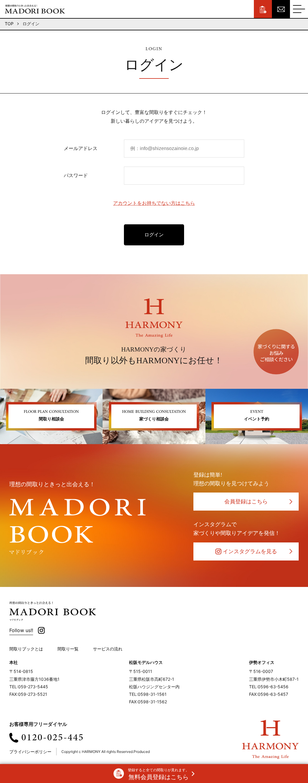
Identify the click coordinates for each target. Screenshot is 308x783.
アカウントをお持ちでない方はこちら (154, 203)
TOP (9, 23)
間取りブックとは (26, 648)
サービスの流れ (107, 648)
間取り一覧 (68, 648)
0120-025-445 (52, 737)
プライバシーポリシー (30, 751)
